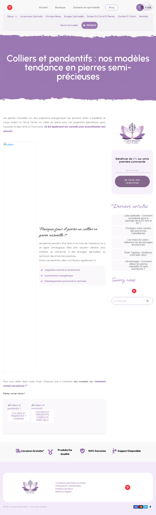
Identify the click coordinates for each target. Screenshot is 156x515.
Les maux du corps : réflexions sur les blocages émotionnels (132, 242)
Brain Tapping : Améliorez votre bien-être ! (132, 254)
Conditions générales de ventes (70, 483)
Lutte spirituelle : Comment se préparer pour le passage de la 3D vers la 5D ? (132, 219)
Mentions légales (63, 491)
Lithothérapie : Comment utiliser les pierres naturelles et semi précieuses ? (132, 265)
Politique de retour (64, 488)
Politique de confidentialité (68, 485)
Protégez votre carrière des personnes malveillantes (132, 231)
